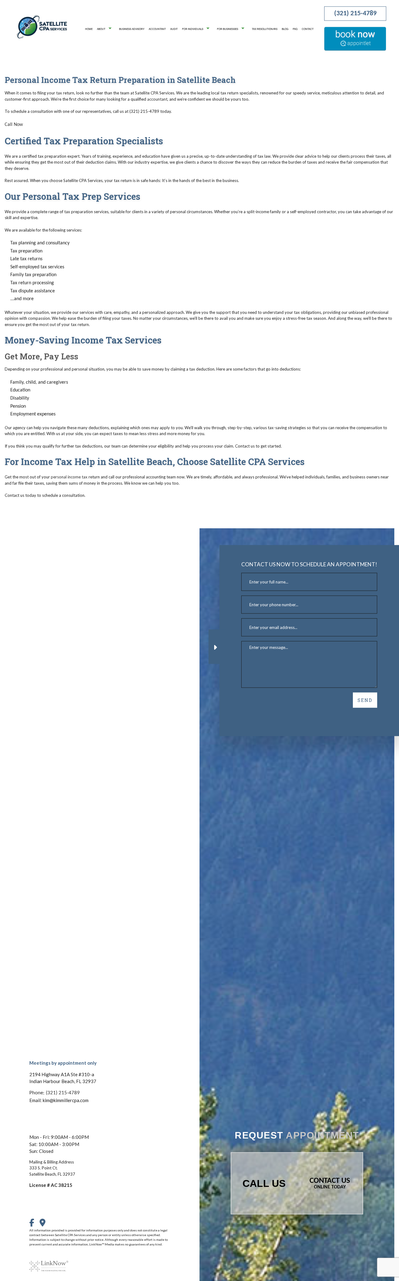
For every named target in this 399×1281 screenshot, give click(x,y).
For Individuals (192, 28)
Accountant (157, 28)
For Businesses (227, 28)
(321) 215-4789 (355, 13)
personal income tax (69, 476)
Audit (174, 28)
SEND (365, 700)
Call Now (14, 124)
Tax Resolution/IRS (264, 28)
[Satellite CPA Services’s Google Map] (45, 1224)
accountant (157, 99)
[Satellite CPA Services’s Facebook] (33, 1224)
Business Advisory (131, 28)
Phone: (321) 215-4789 (54, 1092)
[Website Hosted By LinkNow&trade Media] (48, 1262)
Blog (285, 28)
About (101, 28)
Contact (308, 28)
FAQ (295, 28)
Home (89, 28)
